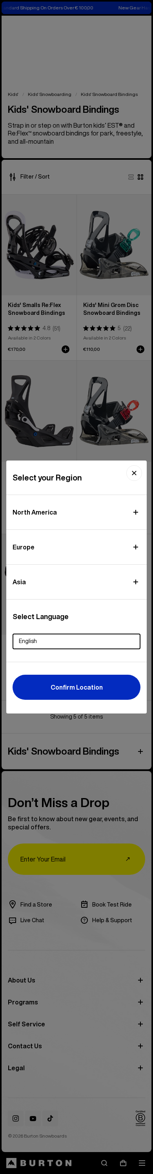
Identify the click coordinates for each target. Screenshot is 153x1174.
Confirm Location (77, 687)
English (28, 641)
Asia (19, 582)
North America (35, 512)
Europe (24, 547)
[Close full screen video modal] (134, 473)
